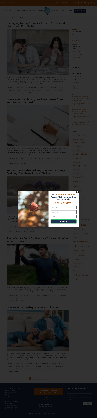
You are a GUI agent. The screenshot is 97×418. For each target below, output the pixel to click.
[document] (48, 209)
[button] (77, 192)
